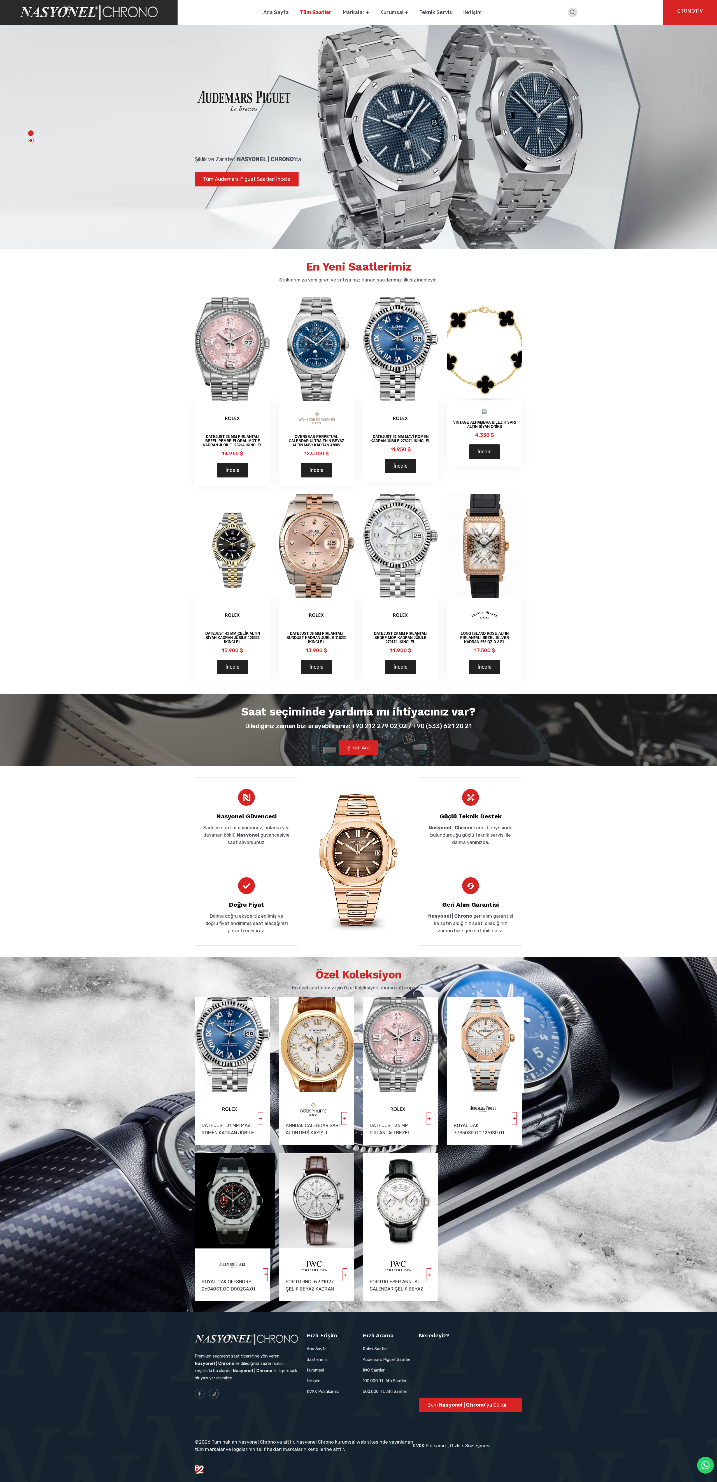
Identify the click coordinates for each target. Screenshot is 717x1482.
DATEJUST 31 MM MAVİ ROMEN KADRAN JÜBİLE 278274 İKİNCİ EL (400, 439)
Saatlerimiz (317, 1359)
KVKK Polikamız (430, 1445)
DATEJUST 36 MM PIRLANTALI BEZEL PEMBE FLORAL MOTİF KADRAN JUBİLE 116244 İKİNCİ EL (232, 441)
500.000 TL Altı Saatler (385, 1391)
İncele (232, 470)
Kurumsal (394, 12)
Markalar (356, 12)
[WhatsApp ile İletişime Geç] (705, 1465)
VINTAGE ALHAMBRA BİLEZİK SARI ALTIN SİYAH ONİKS (484, 424)
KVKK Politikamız (323, 1391)
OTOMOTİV (690, 11)
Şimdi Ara (358, 748)
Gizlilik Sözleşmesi (470, 1445)
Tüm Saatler (316, 12)
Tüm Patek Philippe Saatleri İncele (243, 191)
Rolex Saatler (375, 1348)
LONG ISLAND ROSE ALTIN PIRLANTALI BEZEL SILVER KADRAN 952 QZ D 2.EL (484, 637)
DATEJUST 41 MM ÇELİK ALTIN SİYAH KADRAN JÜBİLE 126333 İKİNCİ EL (232, 637)
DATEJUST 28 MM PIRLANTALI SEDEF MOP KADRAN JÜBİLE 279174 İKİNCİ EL (400, 637)
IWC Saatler (374, 1370)
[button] (31, 133)
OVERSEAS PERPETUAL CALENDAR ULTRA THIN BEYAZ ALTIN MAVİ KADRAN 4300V (316, 441)
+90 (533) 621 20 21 (442, 726)
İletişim (472, 12)
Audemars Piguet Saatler (386, 1359)
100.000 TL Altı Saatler (384, 1380)
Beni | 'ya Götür (467, 1405)
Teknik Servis (435, 12)
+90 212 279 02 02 (379, 726)
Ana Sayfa (276, 12)
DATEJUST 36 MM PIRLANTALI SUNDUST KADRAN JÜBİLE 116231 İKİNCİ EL (317, 637)
